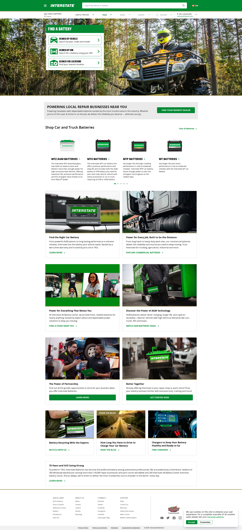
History (77, 511)
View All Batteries (186, 128)
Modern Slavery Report (128, 518)
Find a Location (58, 504)
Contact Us (124, 504)
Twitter (100, 504)
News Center (125, 514)
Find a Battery (58, 501)
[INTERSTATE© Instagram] (180, 517)
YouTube (101, 501)
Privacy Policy (83, 528)
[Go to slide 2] (118, 183)
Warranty (123, 508)
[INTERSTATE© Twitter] (168, 517)
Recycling (78, 514)
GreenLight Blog (104, 518)
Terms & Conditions (99, 528)
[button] (183, 5)
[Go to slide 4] (124, 183)
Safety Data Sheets (127, 511)
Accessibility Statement (131, 528)
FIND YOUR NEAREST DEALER (176, 110)
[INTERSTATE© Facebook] (174, 517)
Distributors (57, 514)
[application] (211, 517)
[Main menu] (45, 4)
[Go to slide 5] (127, 183)
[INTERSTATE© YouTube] (161, 517)
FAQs (122, 501)
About (77, 501)
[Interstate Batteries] (63, 5)
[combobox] (83, 15)
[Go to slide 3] (121, 183)
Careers (78, 504)
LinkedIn (101, 514)
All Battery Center (59, 508)
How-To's (56, 518)
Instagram (101, 511)
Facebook (101, 508)
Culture (78, 508)
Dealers (55, 511)
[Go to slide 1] (115, 183)
